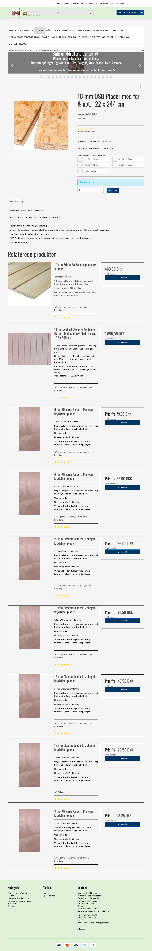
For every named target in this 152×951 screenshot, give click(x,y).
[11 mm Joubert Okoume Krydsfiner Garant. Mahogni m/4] (29, 349)
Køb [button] (115, 190)
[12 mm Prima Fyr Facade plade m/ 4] (29, 284)
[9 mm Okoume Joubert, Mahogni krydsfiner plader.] (29, 830)
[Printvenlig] (143, 50)
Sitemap (81, 929)
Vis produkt (122, 277)
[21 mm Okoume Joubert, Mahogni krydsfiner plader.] (29, 558)
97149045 (93, 914)
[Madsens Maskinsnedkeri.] (24, 13)
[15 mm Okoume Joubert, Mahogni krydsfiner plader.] (29, 696)
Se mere (11, 906)
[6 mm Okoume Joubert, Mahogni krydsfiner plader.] (29, 429)
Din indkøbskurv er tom (127, 12)
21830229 (91, 917)
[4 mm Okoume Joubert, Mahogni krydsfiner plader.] (29, 494)
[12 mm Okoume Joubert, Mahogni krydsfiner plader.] (29, 765)
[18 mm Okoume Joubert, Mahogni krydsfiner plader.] (29, 627)
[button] (142, 86)
